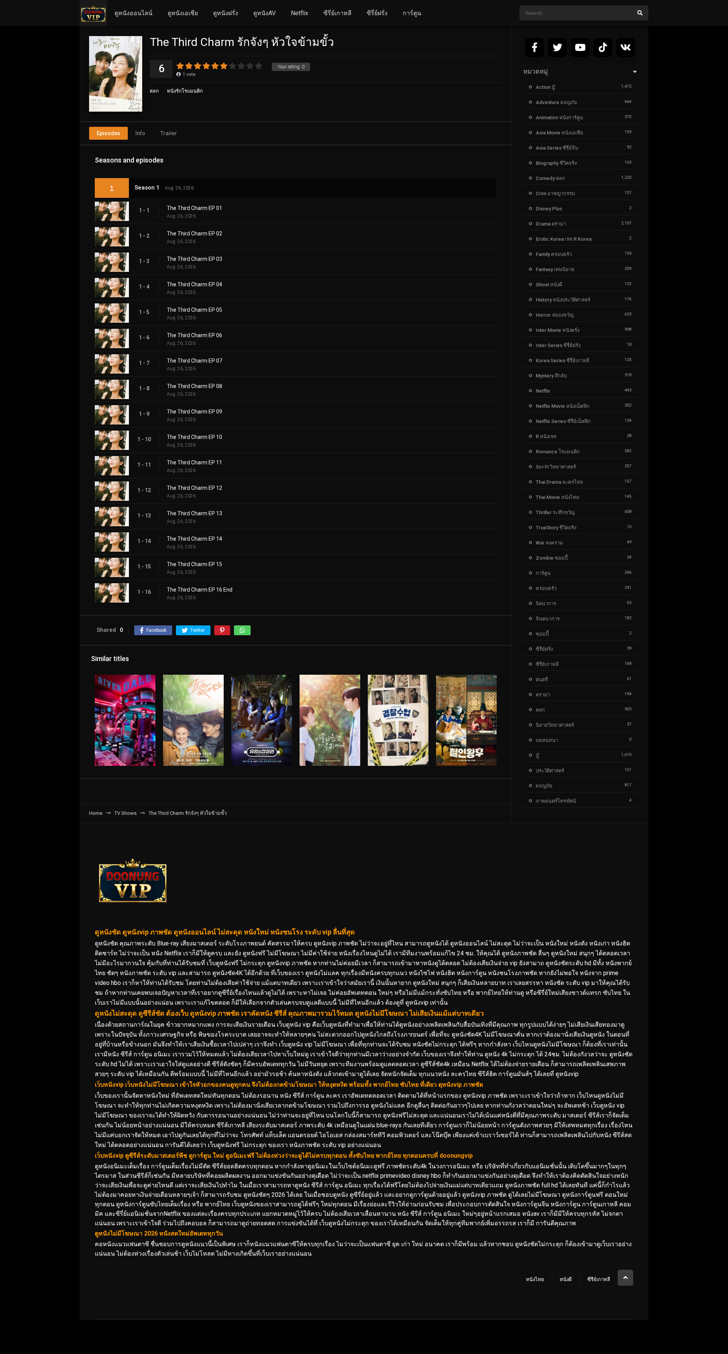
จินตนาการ (548, 619)
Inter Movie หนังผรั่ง (557, 330)
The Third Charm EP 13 (194, 513)
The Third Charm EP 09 (194, 412)
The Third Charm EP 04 (194, 284)
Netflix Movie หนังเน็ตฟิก (563, 406)
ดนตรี (542, 679)
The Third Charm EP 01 (194, 208)
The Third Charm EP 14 (194, 539)
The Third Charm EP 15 (194, 564)
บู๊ (537, 755)
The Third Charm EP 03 (194, 259)
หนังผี (566, 1279)
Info (140, 133)
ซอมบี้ (542, 634)
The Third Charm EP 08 (194, 386)
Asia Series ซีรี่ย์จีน (557, 148)
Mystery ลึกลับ (551, 376)
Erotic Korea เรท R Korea (564, 239)
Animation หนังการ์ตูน (559, 117)
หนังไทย (535, 1279)
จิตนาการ (546, 603)
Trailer (168, 133)
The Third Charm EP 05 (194, 310)
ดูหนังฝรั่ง (225, 13)
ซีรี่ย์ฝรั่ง (377, 13)
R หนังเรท (546, 436)
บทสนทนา (547, 740)
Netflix (299, 13)
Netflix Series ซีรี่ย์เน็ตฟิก (563, 421)
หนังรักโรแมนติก (185, 90)
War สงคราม (549, 543)
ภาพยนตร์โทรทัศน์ (556, 801)
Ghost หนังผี (549, 284)
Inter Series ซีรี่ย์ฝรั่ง (558, 345)
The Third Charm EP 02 (194, 233)
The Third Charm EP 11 (194, 462)
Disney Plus (549, 208)
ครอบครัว (546, 588)
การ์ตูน (412, 13)
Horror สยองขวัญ (555, 315)
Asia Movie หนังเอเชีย (559, 133)
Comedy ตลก (550, 178)
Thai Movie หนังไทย (557, 497)
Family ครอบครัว (554, 254)
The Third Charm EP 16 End (199, 590)
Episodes (108, 133)
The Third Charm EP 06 (194, 335)
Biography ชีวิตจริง (556, 163)
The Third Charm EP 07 (194, 361)
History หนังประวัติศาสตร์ (563, 300)
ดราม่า (543, 695)
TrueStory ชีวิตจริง (556, 527)
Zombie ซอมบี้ (552, 558)
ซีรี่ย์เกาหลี (337, 13)
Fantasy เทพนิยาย (555, 269)
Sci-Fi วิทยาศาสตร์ (556, 467)
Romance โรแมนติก (558, 451)
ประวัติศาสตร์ (550, 770)
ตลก (154, 90)
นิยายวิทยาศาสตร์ (555, 725)
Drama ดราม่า (551, 224)
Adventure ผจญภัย (556, 102)
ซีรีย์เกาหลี (598, 1279)
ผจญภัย (544, 786)
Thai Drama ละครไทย (559, 482)
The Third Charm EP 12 (194, 488)
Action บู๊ (545, 87)
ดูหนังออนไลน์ (133, 13)
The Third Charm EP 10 (194, 437)
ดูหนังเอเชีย (183, 13)
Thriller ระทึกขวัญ (555, 512)
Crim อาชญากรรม (555, 193)
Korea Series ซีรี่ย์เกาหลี (562, 360)
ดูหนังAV (264, 13)
